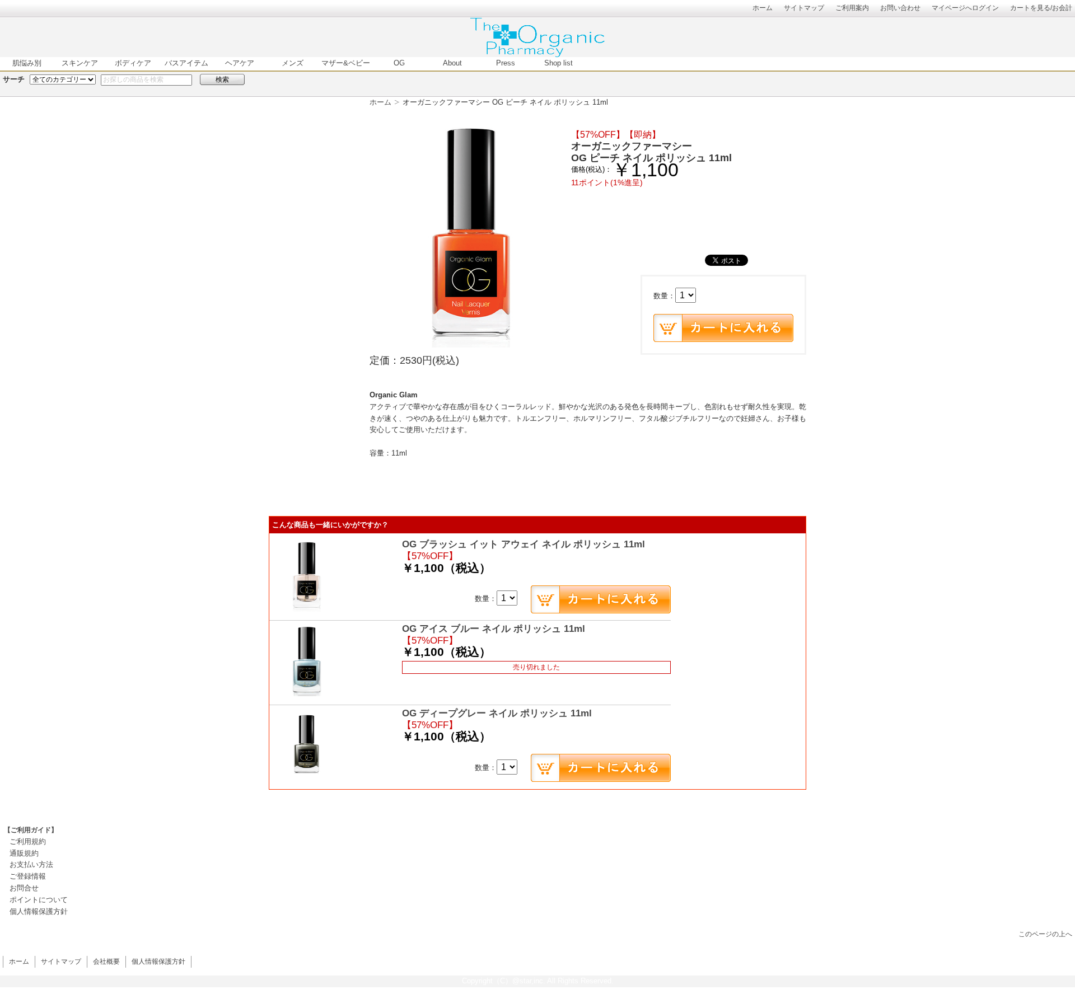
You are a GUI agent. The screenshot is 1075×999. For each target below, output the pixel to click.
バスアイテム (186, 63)
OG (399, 63)
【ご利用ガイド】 (31, 830)
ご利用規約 (28, 841)
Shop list (558, 63)
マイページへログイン (965, 7)
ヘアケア (239, 63)
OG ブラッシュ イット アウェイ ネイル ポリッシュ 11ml (523, 544)
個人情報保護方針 (39, 911)
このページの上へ (1045, 933)
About (452, 63)
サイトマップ (804, 7)
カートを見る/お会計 (1041, 7)
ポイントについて (39, 899)
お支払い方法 (31, 864)
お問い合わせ (900, 7)
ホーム (762, 7)
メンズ (292, 63)
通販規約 (24, 853)
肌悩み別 (26, 63)
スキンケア (80, 63)
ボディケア (133, 63)
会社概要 (106, 961)
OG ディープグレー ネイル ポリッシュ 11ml (497, 713)
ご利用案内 (852, 7)
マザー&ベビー (345, 63)
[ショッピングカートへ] (723, 328)
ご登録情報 (28, 876)
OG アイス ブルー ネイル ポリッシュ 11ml (493, 628)
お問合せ (24, 888)
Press (505, 63)
